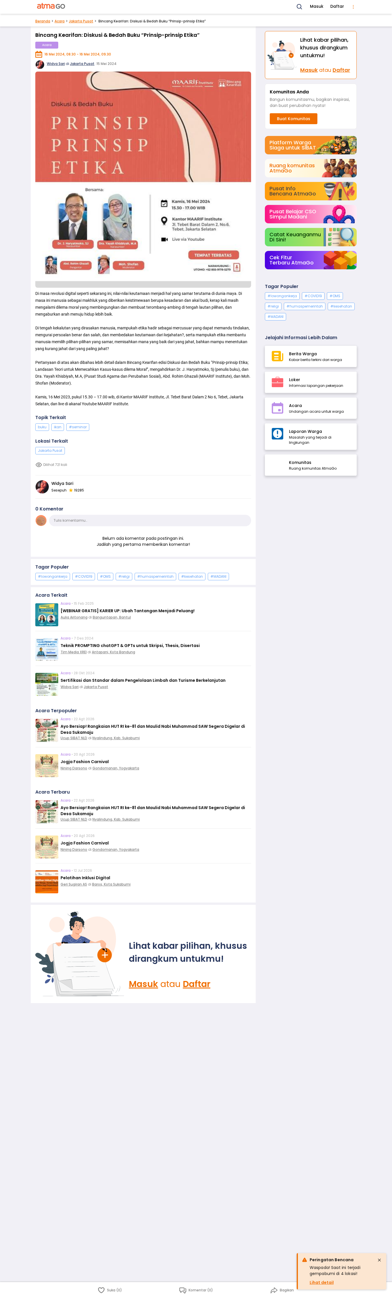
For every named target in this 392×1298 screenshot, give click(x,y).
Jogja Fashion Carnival (85, 762)
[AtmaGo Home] (51, 6)
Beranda (42, 21)
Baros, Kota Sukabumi (111, 884)
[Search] (299, 6)
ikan (57, 427)
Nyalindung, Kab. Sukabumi (116, 738)
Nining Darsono (74, 768)
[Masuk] (79, 954)
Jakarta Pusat (81, 21)
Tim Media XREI (74, 652)
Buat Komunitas (293, 119)
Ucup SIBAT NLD (74, 738)
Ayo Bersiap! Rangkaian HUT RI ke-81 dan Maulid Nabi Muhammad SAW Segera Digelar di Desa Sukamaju (153, 729)
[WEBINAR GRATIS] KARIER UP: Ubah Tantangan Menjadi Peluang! (128, 611)
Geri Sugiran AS (74, 884)
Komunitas (300, 462)
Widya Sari (56, 63)
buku (42, 427)
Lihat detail (322, 1282)
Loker (294, 380)
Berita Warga (303, 354)
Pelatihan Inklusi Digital (85, 878)
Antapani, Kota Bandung (113, 652)
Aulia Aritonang (74, 617)
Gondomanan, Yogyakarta (115, 768)
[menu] (353, 6)
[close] (379, 1260)
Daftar (337, 6)
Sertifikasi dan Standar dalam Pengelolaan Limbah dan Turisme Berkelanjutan (143, 680)
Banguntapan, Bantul (112, 617)
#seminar (78, 427)
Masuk (316, 6)
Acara (60, 21)
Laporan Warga (305, 431)
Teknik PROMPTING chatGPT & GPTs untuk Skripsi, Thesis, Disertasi (130, 645)
